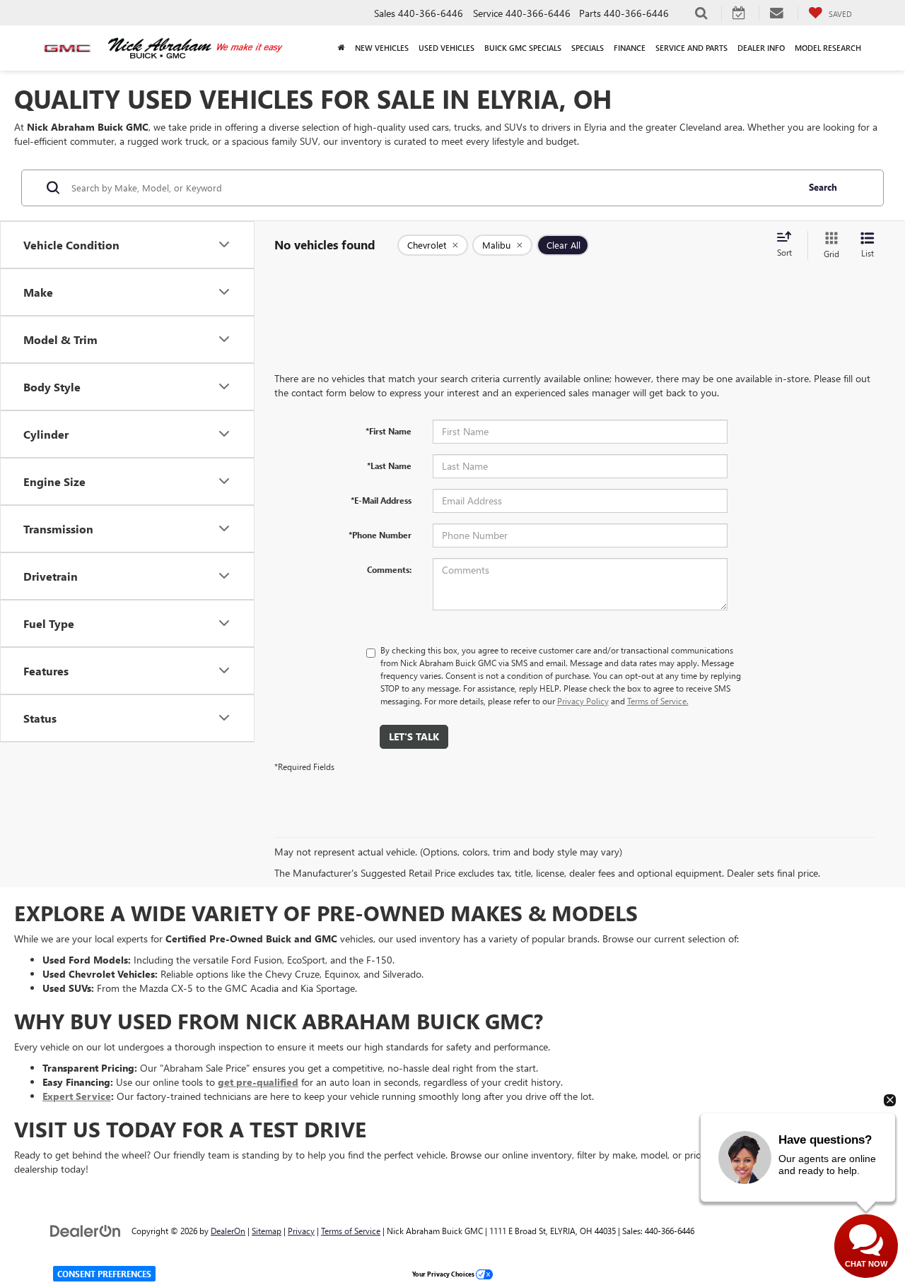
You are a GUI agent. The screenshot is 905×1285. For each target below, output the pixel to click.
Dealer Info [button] (761, 47)
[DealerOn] (85, 1230)
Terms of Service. (658, 700)
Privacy (301, 1230)
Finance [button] (630, 47)
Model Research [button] (828, 47)
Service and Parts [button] (691, 47)
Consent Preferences (104, 1273)
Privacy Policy (583, 700)
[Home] (341, 48)
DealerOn (228, 1230)
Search (823, 187)
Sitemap (266, 1230)
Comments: (389, 569)
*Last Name (389, 465)
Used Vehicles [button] (446, 47)
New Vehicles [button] (382, 47)
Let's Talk (414, 736)
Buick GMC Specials (522, 47)
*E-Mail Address (381, 500)
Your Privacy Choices (444, 1273)
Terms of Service (350, 1230)
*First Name (388, 431)
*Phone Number (380, 534)
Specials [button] (587, 47)
